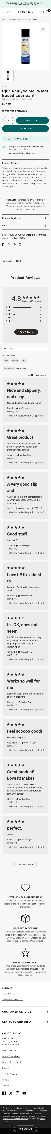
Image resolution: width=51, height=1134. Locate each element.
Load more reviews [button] (25, 864)
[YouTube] (26, 1093)
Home (4, 20)
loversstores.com (10, 1050)
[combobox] (38, 375)
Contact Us (7, 1085)
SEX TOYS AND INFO (16, 1021)
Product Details (10, 163)
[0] (47, 12)
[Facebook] (4, 244)
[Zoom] (43, 29)
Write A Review (26, 332)
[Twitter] (12, 1093)
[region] (24, 307)
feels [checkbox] (6, 361)
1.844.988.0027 (9, 993)
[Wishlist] (8, 11)
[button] (25, 139)
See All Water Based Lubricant (17, 99)
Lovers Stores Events (12, 1062)
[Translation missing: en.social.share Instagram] (21, 244)
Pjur (4, 86)
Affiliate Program (9, 1074)
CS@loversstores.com (12, 999)
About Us (6, 1080)
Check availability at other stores (22, 153)
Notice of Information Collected (15, 1119)
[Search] (43, 12)
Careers (5, 1068)
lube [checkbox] (24, 361)
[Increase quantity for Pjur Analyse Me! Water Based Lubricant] (12, 120)
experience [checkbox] (9, 368)
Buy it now (25, 129)
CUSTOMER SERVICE (16, 1011)
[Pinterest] (15, 244)
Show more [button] (21, 368)
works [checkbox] (15, 361)
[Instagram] (19, 1093)
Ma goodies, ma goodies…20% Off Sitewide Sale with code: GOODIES (25, 4)
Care (4, 225)
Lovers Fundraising (11, 1056)
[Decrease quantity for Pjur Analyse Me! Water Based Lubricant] (4, 120)
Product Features (11, 218)
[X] (9, 244)
